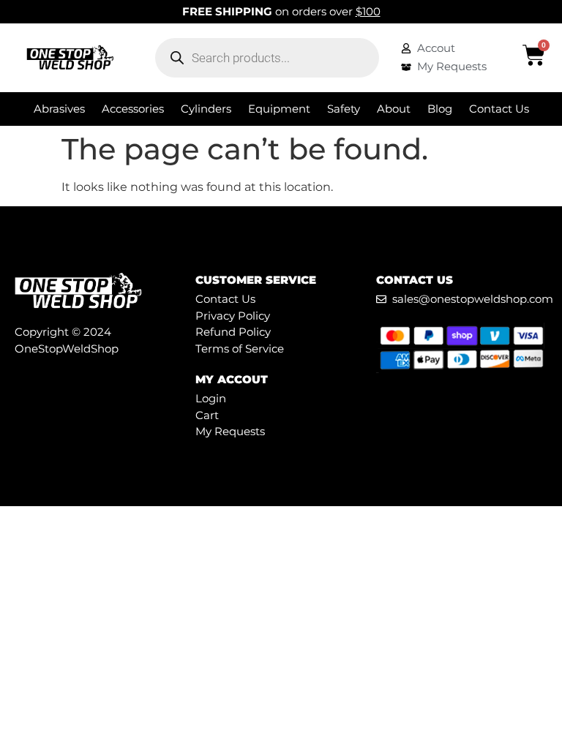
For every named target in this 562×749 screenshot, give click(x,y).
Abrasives (59, 109)
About (394, 109)
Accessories (133, 109)
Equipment (279, 109)
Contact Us (499, 109)
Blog (439, 109)
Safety (343, 109)
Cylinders (206, 109)
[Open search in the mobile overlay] (267, 58)
